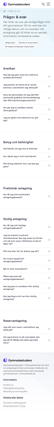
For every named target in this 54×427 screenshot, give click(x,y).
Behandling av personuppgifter (15, 391)
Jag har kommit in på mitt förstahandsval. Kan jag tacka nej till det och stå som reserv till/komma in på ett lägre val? (22, 240)
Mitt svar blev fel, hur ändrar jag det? (21, 251)
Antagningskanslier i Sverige (14, 406)
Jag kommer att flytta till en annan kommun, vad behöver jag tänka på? (20, 86)
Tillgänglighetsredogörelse (13, 388)
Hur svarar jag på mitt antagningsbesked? (13, 260)
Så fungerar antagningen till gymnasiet (19, 46)
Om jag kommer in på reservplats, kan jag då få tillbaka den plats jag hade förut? (21, 340)
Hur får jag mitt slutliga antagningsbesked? (14, 227)
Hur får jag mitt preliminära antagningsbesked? (16, 196)
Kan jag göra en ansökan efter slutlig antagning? (21, 288)
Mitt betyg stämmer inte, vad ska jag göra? (21, 165)
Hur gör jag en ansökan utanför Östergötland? (18, 109)
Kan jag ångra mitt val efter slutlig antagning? (19, 298)
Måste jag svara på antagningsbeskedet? (13, 278)
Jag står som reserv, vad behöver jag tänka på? (21, 328)
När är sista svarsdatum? (15, 269)
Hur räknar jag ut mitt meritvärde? (19, 156)
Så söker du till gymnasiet (28, 43)
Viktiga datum (10, 43)
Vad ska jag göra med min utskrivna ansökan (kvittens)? (20, 76)
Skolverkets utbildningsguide (14, 403)
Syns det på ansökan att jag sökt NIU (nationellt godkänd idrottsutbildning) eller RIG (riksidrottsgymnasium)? (21, 98)
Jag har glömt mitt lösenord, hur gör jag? (20, 119)
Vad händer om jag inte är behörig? (20, 149)
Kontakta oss (8, 385)
